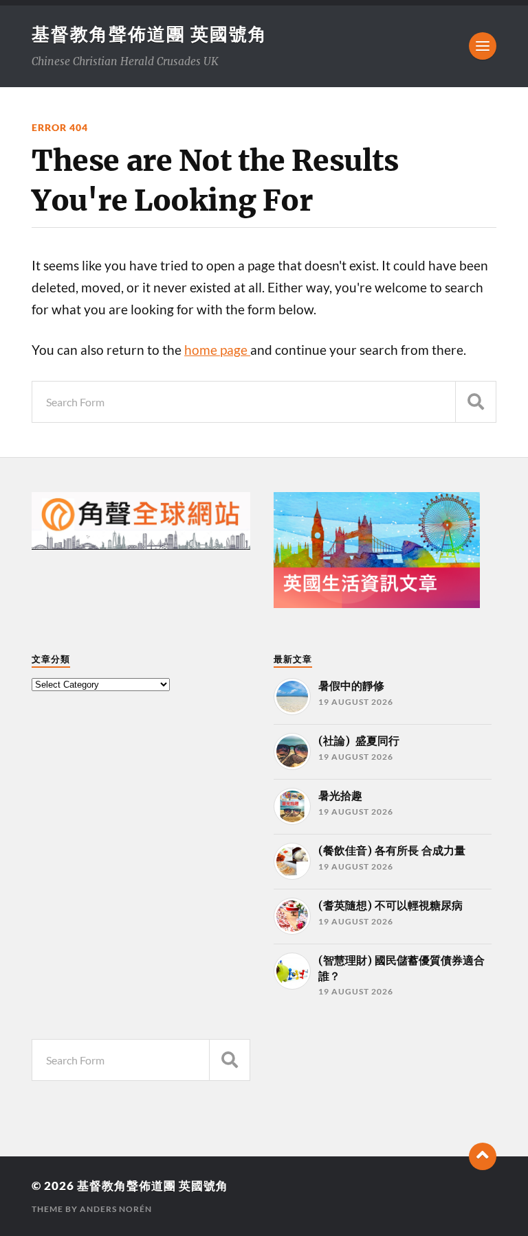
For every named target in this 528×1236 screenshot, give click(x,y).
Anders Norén (116, 1209)
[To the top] (482, 1156)
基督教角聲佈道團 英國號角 (149, 33)
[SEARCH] (475, 402)
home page (217, 350)
